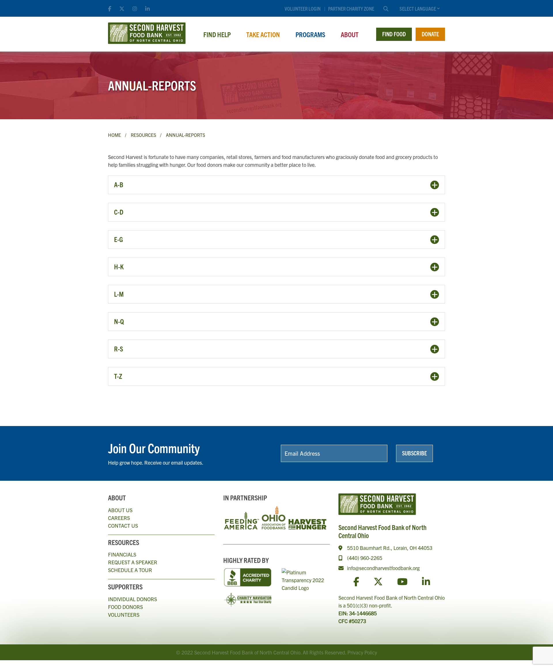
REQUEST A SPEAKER (132, 562)
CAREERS (119, 517)
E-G (118, 239)
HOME (114, 135)
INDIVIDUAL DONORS (132, 599)
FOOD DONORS (125, 606)
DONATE (430, 33)
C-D (118, 211)
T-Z (118, 376)
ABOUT (350, 34)
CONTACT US (123, 525)
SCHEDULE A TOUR (130, 570)
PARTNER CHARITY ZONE (351, 8)
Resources (143, 135)
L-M (119, 293)
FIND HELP (217, 34)
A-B (118, 184)
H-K (119, 266)
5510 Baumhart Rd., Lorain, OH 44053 (389, 547)
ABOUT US (120, 510)
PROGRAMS (310, 34)
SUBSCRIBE (414, 453)
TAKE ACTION (263, 34)
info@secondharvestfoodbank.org (383, 568)
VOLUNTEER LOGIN (303, 8)
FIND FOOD (394, 33)
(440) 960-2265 (364, 558)
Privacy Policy (362, 652)
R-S (118, 348)
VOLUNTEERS (123, 614)
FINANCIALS (122, 554)
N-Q (119, 321)
